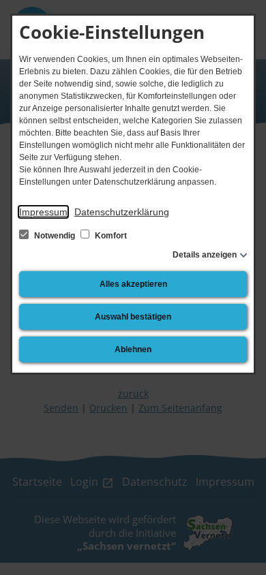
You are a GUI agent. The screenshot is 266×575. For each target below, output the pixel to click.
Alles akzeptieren (133, 284)
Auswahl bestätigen (133, 317)
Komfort (110, 235)
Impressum (43, 211)
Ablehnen (133, 349)
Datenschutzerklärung (121, 211)
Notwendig (54, 235)
